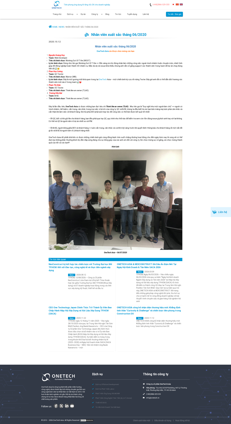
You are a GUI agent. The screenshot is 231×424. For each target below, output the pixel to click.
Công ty (94, 14)
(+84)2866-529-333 (161, 4)
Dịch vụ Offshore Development (107, 384)
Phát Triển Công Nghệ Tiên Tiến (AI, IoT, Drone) (113, 398)
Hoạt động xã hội (182, 420)
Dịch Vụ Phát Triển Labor (104, 389)
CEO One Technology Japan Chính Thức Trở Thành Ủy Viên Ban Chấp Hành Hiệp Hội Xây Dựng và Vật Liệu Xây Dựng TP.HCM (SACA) (80, 310)
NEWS (61, 27)
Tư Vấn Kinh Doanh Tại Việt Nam (107, 407)
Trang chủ (57, 14)
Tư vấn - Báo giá (174, 14)
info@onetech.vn (152, 398)
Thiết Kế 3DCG (101, 403)
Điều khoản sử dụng (162, 420)
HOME (54, 27)
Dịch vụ (70, 14)
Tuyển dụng (132, 14)
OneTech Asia (103, 51)
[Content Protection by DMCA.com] (87, 420)
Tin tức (118, 14)
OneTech (103, 79)
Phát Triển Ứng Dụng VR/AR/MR (107, 394)
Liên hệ (146, 14)
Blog (107, 14)
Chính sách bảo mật (141, 420)
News (72, 275)
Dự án (83, 14)
